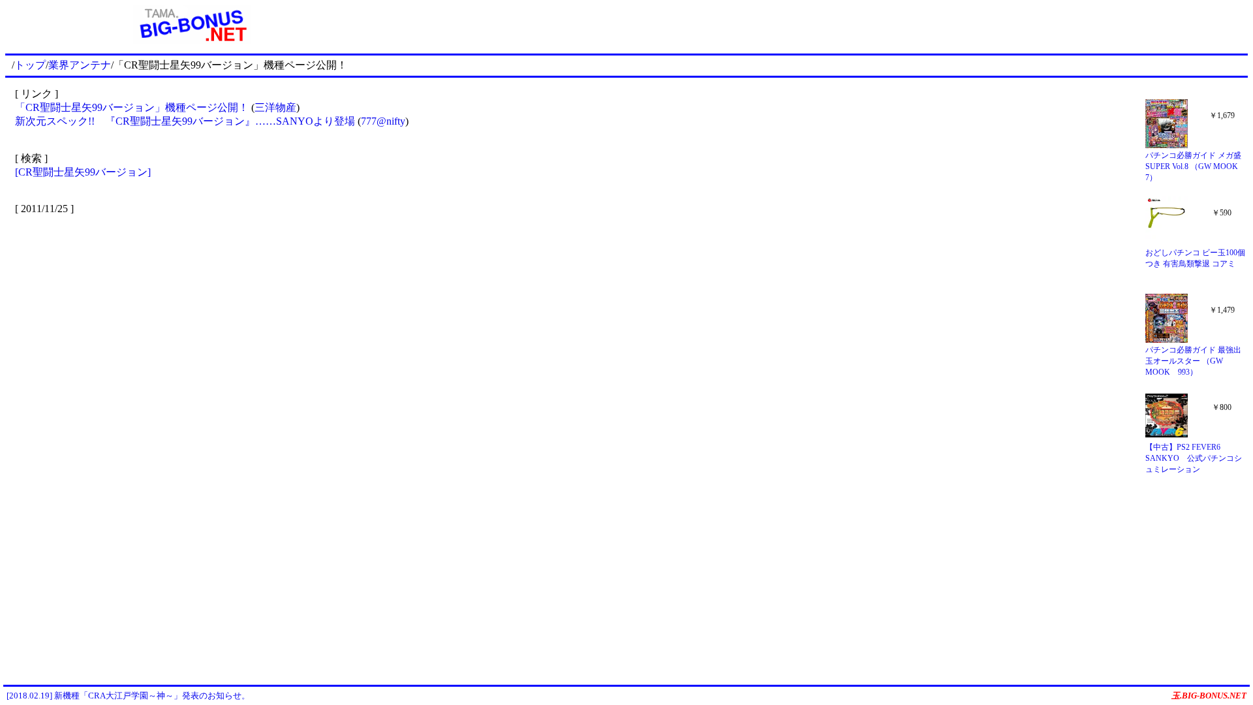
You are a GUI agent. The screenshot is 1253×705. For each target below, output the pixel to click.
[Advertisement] (813, 24)
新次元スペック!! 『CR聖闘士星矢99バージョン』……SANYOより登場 (185, 121)
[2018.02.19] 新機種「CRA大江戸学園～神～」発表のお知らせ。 (128, 695)
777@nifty (383, 121)
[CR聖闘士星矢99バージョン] (83, 172)
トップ (30, 64)
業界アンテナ (79, 64)
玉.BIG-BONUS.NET (1208, 695)
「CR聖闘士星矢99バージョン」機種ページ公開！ (132, 107)
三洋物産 (275, 107)
